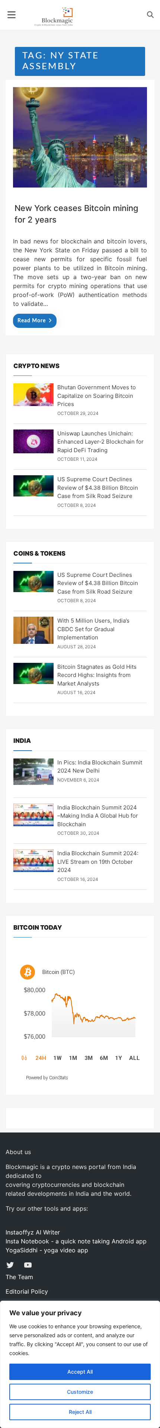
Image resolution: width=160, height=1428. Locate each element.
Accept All (80, 1371)
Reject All (80, 1412)
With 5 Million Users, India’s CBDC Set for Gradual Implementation (93, 629)
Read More (31, 320)
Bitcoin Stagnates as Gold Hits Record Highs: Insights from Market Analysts (97, 675)
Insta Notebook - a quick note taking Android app (76, 1241)
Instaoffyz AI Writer (33, 1232)
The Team (19, 1277)
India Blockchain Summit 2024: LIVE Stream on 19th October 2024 (97, 861)
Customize (80, 1392)
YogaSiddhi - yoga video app (47, 1250)
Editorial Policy (27, 1291)
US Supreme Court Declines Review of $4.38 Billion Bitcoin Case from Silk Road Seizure (97, 487)
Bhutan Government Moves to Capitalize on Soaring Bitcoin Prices (96, 396)
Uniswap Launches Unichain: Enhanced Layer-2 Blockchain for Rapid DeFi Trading (100, 442)
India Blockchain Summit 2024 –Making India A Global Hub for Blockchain (97, 816)
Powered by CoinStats (47, 1077)
